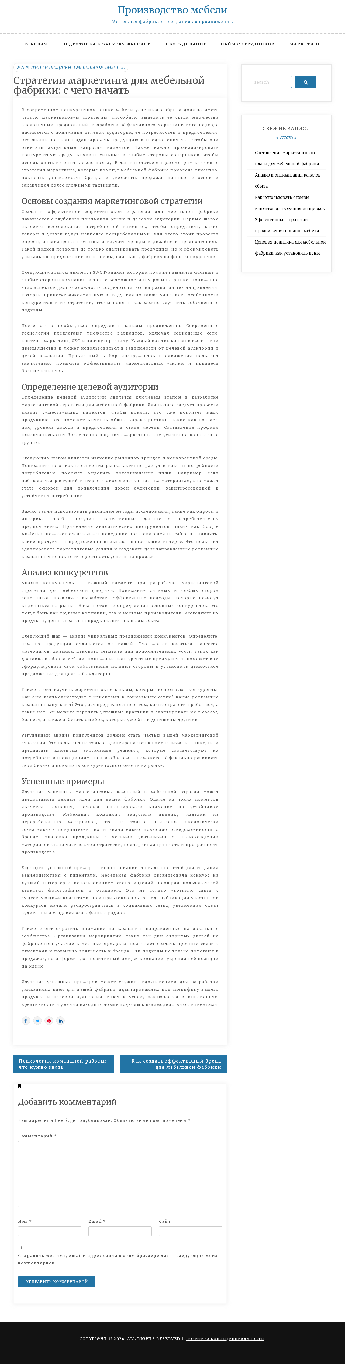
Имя (25, 1221)
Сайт (165, 1221)
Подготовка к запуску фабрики (106, 44)
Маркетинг (305, 44)
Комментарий (37, 1136)
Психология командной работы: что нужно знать (62, 1064)
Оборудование (186, 44)
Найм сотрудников (248, 44)
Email (97, 1221)
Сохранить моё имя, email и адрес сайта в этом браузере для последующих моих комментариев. (118, 1259)
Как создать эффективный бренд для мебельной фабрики (176, 1064)
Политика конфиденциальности (225, 1339)
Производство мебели (172, 10)
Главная (35, 44)
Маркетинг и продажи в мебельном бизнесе (71, 67)
